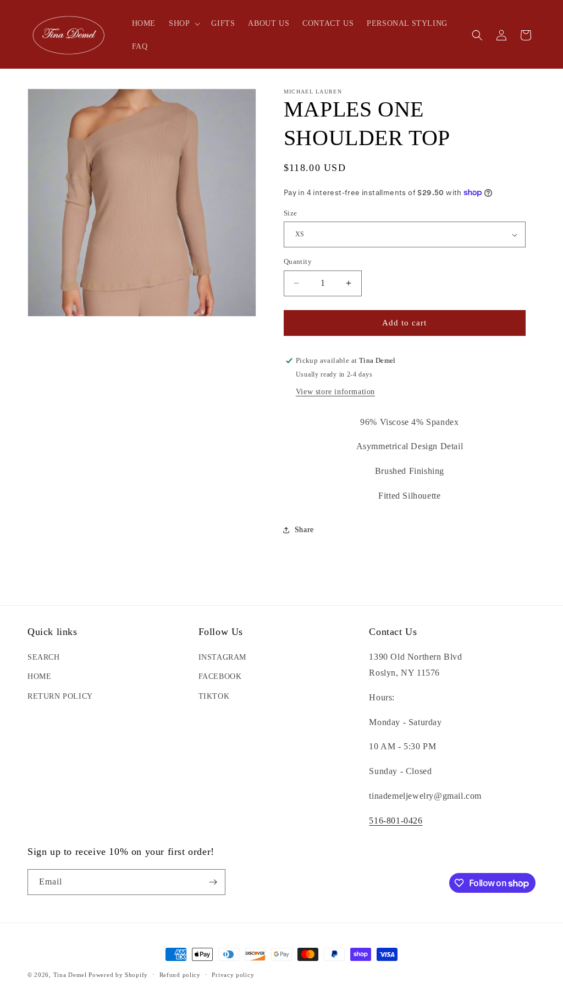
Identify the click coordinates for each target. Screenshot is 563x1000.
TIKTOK (214, 696)
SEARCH (43, 657)
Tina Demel (70, 974)
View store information (335, 392)
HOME (39, 676)
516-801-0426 (395, 820)
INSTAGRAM (222, 657)
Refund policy (180, 974)
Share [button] (304, 530)
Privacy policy (233, 974)
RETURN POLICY (60, 696)
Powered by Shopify (118, 974)
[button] (183, 23)
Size (290, 213)
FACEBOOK (220, 676)
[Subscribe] (213, 882)
